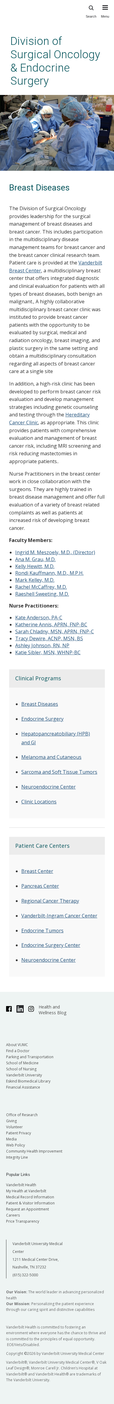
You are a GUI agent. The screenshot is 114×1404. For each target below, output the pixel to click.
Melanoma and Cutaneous (51, 757)
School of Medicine (22, 1063)
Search (91, 16)
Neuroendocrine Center (48, 786)
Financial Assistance (23, 1087)
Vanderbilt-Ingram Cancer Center (59, 915)
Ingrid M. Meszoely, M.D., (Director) (55, 552)
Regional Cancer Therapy (50, 900)
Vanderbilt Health (21, 1184)
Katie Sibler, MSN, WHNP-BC (48, 652)
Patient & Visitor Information (30, 1203)
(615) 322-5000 (25, 1275)
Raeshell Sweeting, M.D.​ (42, 594)
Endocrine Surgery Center (50, 945)
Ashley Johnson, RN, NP (42, 645)
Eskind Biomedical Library (28, 1081)
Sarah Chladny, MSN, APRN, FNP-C (54, 631)
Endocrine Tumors (42, 930)
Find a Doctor (17, 1050)
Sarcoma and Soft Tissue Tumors (59, 772)
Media (11, 1139)
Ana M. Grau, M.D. (35, 559)
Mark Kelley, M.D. (34, 580)
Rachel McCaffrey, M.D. (41, 587)
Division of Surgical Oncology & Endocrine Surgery (55, 61)
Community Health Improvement (34, 1151)
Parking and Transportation (30, 1056)
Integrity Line (17, 1157)
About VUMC (17, 1044)
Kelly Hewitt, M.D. (34, 566)
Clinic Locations (39, 801)
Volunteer (14, 1127)
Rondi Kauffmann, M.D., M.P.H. (49, 573)
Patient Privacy (18, 1133)
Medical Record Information (30, 1197)
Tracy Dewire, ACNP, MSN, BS (49, 638)
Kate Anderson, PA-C (38, 617)
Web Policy (15, 1145)
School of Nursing (21, 1069)
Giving (11, 1120)
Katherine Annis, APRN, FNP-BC (51, 624)
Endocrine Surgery (42, 718)
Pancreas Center (40, 886)
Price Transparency (22, 1221)
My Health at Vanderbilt (26, 1191)
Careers (13, 1215)
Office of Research (22, 1114)
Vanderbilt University (24, 1075)
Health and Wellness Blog (52, 1009)
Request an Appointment (27, 1209)
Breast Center (37, 871)
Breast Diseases (39, 704)
